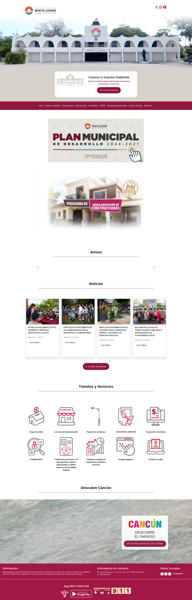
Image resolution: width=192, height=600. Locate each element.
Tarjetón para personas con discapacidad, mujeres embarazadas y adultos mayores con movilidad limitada (66, 464)
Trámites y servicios (52, 106)
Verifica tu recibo (156, 459)
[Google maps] (98, 572)
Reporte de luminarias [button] (96, 432)
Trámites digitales (125, 459)
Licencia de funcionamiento (66, 432)
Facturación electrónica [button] (156, 432)
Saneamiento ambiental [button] (126, 432)
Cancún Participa (135, 106)
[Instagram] (160, 11)
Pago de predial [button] (36, 432)
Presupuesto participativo (117, 106)
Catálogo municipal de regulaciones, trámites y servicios (96, 462)
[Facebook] (164, 11)
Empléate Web (36, 459)
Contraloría (92, 106)
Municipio (148, 106)
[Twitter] (156, 11)
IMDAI (102, 106)
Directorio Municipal (109, 90)
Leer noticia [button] (34, 342)
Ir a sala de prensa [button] (96, 366)
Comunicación (81, 106)
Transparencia (67, 106)
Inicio (41, 106)
